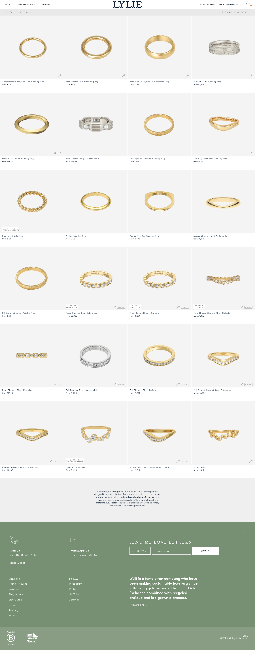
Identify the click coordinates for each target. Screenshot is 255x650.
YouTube (74, 594)
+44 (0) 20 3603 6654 (23, 555)
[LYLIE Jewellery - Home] (127, 4)
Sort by (24, 12)
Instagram (75, 583)
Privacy (13, 610)
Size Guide (15, 599)
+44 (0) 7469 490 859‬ (83, 555)
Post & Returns (18, 583)
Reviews (14, 589)
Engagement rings (26, 4)
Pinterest (74, 589)
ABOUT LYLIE (139, 605)
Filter (9, 12)
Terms (12, 604)
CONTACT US (18, 563)
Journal (74, 599)
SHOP (7, 4)
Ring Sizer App (18, 594)
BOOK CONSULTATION (228, 4)
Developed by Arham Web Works (240, 641)
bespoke (46, 4)
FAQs (12, 615)
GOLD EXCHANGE (208, 4)
